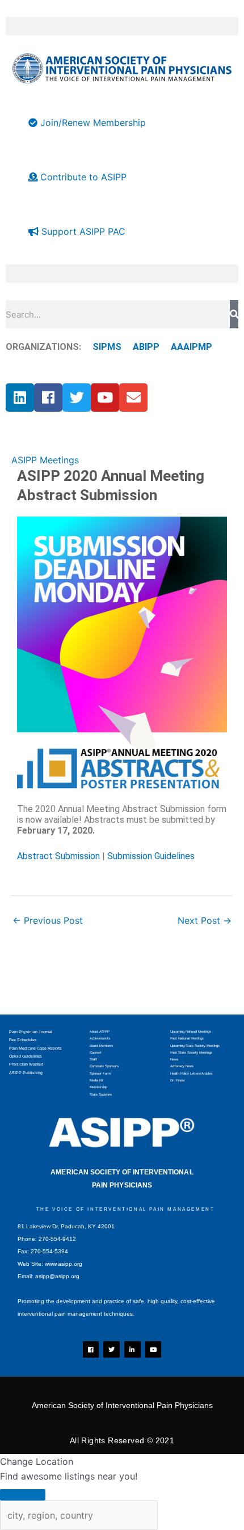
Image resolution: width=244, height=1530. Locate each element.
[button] (122, 26)
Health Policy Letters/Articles (191, 1073)
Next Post (205, 920)
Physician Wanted (26, 1064)
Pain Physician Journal (30, 1032)
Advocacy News (181, 1066)
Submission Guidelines (151, 856)
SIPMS (101, 346)
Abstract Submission (58, 856)
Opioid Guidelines (25, 1056)
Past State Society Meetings (191, 1052)
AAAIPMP (191, 346)
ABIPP (146, 346)
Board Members (101, 1045)
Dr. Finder (177, 1080)
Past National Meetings (187, 1038)
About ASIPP (100, 1031)
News (174, 1059)
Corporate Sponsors (104, 1066)
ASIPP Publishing (26, 1073)
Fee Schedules (23, 1040)
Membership (98, 1087)
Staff (93, 1059)
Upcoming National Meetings (190, 1031)
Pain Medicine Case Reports (35, 1048)
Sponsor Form (100, 1073)
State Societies (101, 1094)
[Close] (22, 1495)
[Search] (234, 314)
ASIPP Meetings (45, 460)
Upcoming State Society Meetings (195, 1045)
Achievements (100, 1038)
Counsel (95, 1052)
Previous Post (47, 920)
